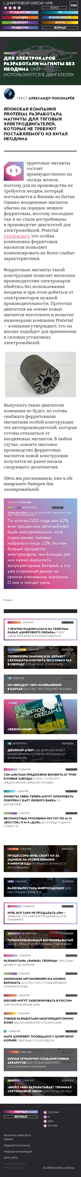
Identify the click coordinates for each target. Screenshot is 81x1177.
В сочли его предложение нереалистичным (40, 778)
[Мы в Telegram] (5, 8)
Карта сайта (11, 1158)
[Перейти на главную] (28, 3)
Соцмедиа (20, 17)
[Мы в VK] (10, 8)
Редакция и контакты (17, 1145)
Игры (11, 881)
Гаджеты (13, 849)
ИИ (60, 12)
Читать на (19, 502)
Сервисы (13, 1052)
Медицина (10, 1013)
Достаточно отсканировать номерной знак (35, 982)
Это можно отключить (39, 660)
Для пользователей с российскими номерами (38, 1062)
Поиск (54, 7)
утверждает (16, 236)
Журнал (60, 27)
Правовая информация (18, 1152)
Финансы (10, 791)
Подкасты (20, 27)
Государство (20, 12)
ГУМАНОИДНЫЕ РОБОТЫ (38, 729)
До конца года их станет (38, 822)
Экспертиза (29, 507)
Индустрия (11, 769)
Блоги (60, 22)
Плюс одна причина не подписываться (38, 632)
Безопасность (60, 17)
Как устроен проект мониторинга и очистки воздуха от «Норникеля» (37, 754)
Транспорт (20, 22)
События (24, 53)
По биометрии (38, 800)
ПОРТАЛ (21, 1111)
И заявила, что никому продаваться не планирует (37, 916)
